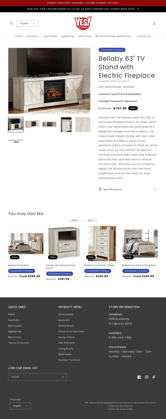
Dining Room (66, 325)
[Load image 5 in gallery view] (83, 124)
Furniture (13, 320)
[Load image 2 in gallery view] (32, 124)
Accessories (66, 314)
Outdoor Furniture (69, 360)
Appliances (14, 331)
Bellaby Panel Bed (18, 265)
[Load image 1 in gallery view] (15, 124)
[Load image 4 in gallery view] (66, 124)
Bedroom (64, 320)
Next (91, 220)
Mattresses (15, 325)
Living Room (66, 348)
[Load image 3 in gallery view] (49, 124)
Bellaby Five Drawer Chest (99, 265)
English (24, 23)
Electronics (15, 337)
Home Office (66, 337)
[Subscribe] (62, 377)
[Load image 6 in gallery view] (15, 141)
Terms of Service (18, 342)
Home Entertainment (71, 331)
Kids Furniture (67, 342)
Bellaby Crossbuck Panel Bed (139, 265)
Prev (75, 220)
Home (11, 314)
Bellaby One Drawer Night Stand (60, 267)
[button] (11, 23)
